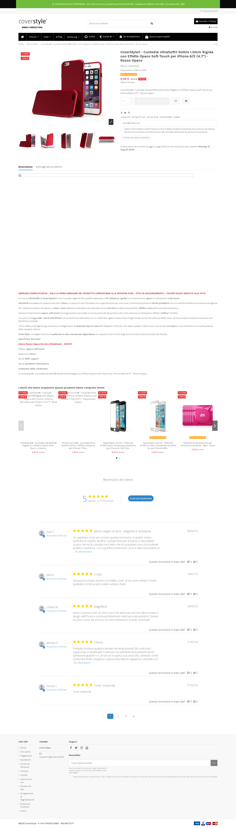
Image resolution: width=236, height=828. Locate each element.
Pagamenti (26, 755)
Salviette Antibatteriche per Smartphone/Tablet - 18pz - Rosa (198, 444)
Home (23, 747)
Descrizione (25, 166)
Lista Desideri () (210, 11)
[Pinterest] (129, 113)
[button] (33, 37)
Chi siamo (25, 751)
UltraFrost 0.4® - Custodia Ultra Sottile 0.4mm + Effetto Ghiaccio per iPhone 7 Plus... (78, 446)
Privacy (153, 129)
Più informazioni (83, 551)
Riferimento (126, 70)
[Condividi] (121, 113)
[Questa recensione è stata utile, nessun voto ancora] (188, 562)
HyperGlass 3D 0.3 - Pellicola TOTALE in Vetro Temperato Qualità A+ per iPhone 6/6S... (158, 446)
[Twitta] (125, 113)
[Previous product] (215, 44)
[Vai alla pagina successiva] (133, 716)
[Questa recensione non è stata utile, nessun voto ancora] (194, 562)
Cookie (23, 775)
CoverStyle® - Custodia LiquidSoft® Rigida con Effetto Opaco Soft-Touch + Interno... (38, 446)
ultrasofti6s (166, 117)
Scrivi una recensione (141, 498)
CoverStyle (133, 66)
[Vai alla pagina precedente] (103, 716)
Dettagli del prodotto (49, 166)
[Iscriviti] (214, 763)
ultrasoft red (138, 117)
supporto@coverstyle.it (51, 757)
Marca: (124, 66)
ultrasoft (125, 117)
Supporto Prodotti (25, 805)
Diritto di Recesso (24, 766)
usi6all (176, 117)
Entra (23, 811)
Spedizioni (25, 759)
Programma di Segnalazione (27, 796)
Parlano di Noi (25, 788)
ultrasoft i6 (152, 117)
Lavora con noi (26, 781)
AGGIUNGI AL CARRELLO (154, 101)
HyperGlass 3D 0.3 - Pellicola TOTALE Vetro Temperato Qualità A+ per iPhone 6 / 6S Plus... (118, 446)
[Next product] (217, 44)
